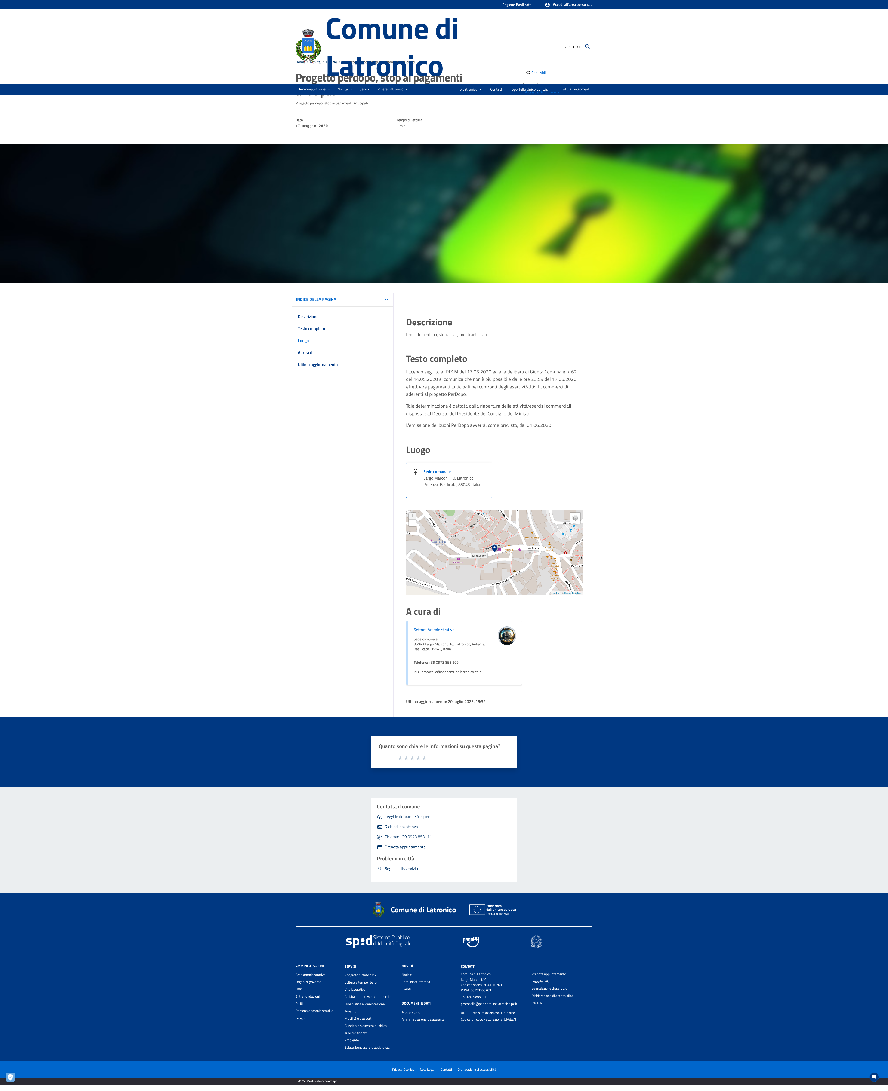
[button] (568, 5)
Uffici (299, 989)
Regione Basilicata (516, 4)
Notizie (407, 974)
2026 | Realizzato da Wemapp (317, 1081)
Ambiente (352, 1040)
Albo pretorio (411, 1012)
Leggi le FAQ (540, 981)
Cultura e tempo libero (361, 982)
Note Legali (427, 1069)
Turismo (350, 1011)
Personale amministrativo (314, 1010)
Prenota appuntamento (549, 974)
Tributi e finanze (356, 1033)
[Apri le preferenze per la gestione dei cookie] (11, 1078)
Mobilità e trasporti (358, 1018)
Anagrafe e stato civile (361, 975)
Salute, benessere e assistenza (367, 1047)
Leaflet (556, 593)
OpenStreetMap (573, 593)
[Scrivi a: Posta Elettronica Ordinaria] (494, 1008)
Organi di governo (308, 981)
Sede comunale (437, 471)
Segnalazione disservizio (549, 988)
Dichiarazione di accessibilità (552, 995)
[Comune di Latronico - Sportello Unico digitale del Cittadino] (308, 46)
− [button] (412, 523)
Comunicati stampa (416, 981)
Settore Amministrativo (434, 629)
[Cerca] (587, 46)
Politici (300, 1003)
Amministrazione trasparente (423, 1019)
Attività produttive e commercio (368, 996)
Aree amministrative (310, 974)
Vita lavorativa (355, 989)
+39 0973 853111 (473, 996)
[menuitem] (464, 89)
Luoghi (300, 1018)
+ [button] (412, 516)
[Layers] (575, 518)
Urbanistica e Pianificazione (365, 1004)
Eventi (406, 989)
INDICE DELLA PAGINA (316, 299)
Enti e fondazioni (308, 996)
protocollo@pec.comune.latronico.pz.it (489, 1003)
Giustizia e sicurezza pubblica (366, 1025)
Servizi (350, 966)
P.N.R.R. (537, 1002)
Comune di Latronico (391, 46)
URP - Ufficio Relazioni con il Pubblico (488, 1012)
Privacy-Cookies (403, 1069)
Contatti (468, 966)
